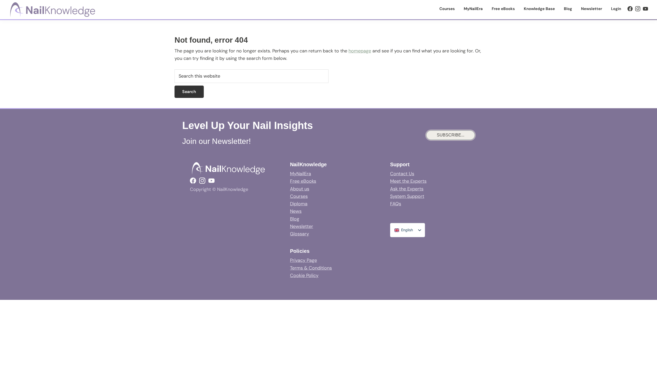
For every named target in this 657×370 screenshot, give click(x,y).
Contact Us (402, 174)
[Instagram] (638, 8)
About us (299, 189)
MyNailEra (300, 174)
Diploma (298, 204)
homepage (360, 51)
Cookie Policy (304, 275)
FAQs (395, 204)
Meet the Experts (408, 181)
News (296, 211)
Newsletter (301, 226)
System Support (407, 196)
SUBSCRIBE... (450, 135)
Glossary (299, 234)
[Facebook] (630, 8)
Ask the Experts (406, 189)
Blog (294, 219)
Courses (299, 196)
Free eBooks (303, 181)
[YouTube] (645, 8)
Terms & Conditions (311, 268)
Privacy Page (303, 260)
